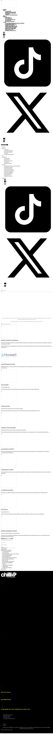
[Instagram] (4, 37)
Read (4, 10)
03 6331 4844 (8, 724)
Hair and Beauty (6, 556)
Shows (5, 9)
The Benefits (8, 17)
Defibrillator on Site (10, 30)
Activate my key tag (10, 19)
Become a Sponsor (9, 21)
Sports (4, 564)
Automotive (5, 552)
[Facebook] (4, 35)
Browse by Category (6, 550)
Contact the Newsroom (9, 154)
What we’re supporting (11, 26)
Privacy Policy (6, 701)
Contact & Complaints (7, 694)
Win (4, 15)
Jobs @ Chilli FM (9, 29)
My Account (8, 20)
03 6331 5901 (8, 725)
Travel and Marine (7, 567)
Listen (3, 178)
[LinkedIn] (4, 141)
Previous (3, 538)
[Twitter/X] (27, 137)
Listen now (4, 144)
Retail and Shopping (7, 562)
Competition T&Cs (6, 703)
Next (12, 538)
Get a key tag (8, 18)
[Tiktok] (27, 87)
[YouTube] (4, 139)
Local (4, 22)
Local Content (6, 706)
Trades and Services (7, 565)
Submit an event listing (9, 169)
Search (3, 547)
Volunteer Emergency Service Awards (14, 23)
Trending (7, 14)
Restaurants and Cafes (8, 561)
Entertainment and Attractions (10, 554)
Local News (8, 11)
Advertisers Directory (11, 24)
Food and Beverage (7, 555)
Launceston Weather (10, 12)
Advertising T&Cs (6, 704)
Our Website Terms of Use (8, 705)
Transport (5, 566)
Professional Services (8, 559)
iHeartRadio (5, 732)
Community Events (9, 25)
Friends (5, 16)
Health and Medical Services (9, 557)
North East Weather (10, 13)
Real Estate (5, 560)
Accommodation (6, 551)
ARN (4, 731)
